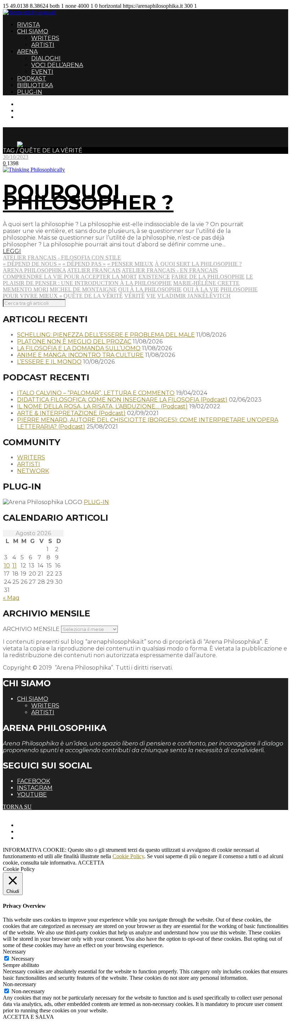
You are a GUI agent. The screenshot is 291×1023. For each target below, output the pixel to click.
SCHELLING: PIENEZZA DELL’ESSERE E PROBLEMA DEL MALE (106, 334)
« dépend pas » (84, 264)
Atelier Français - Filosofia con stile (62, 258)
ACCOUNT (31, 117)
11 (14, 565)
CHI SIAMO (32, 31)
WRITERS (45, 38)
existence (154, 277)
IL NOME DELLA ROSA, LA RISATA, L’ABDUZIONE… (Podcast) (102, 406)
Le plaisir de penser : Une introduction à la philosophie (128, 280)
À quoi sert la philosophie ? (198, 264)
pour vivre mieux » (32, 296)
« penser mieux (130, 264)
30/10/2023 (15, 157)
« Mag (11, 597)
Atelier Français (94, 270)
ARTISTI (42, 44)
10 (7, 565)
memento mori (25, 289)
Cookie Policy (128, 856)
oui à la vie (201, 289)
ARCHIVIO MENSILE (31, 629)
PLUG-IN (29, 92)
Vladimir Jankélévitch (194, 296)
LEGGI (12, 251)
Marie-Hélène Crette (206, 283)
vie (151, 296)
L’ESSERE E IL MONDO (49, 361)
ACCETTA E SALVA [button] (28, 1017)
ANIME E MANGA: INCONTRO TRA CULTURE (80, 355)
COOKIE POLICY (39, 838)
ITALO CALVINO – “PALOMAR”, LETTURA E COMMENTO (96, 393)
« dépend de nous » (32, 264)
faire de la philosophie (208, 277)
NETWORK (33, 471)
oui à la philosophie (150, 289)
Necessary (22, 959)
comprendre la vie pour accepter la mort (70, 277)
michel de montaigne (83, 289)
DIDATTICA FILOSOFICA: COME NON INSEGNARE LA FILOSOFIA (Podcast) (122, 399)
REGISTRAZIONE (40, 110)
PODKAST (31, 78)
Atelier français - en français (170, 270)
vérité (134, 296)
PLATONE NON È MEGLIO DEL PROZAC (74, 341)
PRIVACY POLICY (40, 831)
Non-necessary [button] (19, 984)
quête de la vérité (93, 296)
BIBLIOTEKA (35, 85)
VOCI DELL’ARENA (57, 65)
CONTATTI (31, 104)
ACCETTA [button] (91, 863)
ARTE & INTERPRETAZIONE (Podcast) (71, 413)
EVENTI (42, 71)
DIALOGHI (46, 58)
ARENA (27, 51)
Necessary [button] (14, 952)
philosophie (239, 289)
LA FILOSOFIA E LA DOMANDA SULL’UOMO (79, 348)
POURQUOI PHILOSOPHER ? (88, 197)
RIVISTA (28, 24)
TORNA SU (17, 807)
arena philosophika (34, 270)
